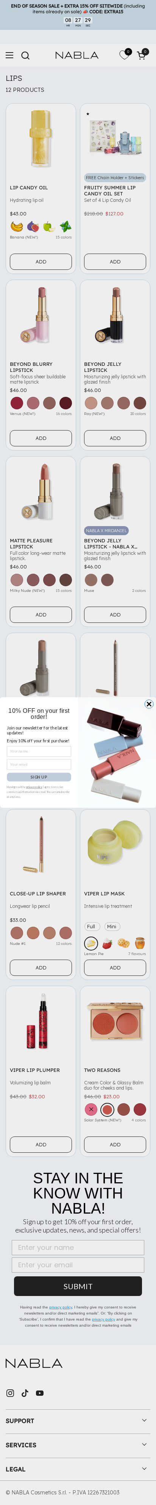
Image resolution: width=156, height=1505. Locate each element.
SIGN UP (39, 776)
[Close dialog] (149, 704)
